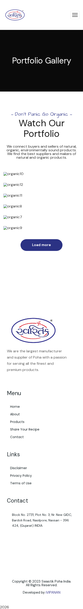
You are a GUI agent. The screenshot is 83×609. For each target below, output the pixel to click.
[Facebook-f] (9, 379)
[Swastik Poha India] (15, 14)
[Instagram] (17, 379)
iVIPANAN (53, 592)
